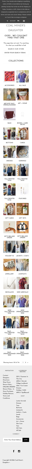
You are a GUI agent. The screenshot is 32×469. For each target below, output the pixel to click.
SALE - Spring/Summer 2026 (22, 354)
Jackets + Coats (22, 256)
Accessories (9, 85)
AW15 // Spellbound (22, 392)
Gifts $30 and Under (9, 237)
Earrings (22, 161)
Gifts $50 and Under (22, 237)
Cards (22, 142)
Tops (17, 405)
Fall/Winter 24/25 (22, 179)
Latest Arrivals (21, 401)
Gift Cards (9, 218)
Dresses (9, 161)
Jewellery (9, 274)
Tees (17, 426)
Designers (6, 377)
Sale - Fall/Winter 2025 (9, 333)
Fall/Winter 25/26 (9, 199)
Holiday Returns (8, 393)
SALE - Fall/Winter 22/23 (22, 333)
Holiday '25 (9, 256)
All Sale (22, 85)
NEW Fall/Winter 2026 (9, 312)
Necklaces (9, 292)
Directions (6, 380)
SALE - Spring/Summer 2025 (9, 354)
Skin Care (19, 423)
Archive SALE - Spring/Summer (9, 104)
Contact (5, 375)
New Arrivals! (22, 292)
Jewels (18, 414)
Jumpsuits (22, 274)
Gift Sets (22, 218)
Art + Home (22, 103)
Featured (22, 198)
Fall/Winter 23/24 (9, 179)
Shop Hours (7, 382)
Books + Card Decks (22, 123)
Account (13, 20)
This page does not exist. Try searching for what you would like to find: (16, 44)
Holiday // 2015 (21, 390)
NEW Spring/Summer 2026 (22, 312)
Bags (9, 123)
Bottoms (9, 142)
